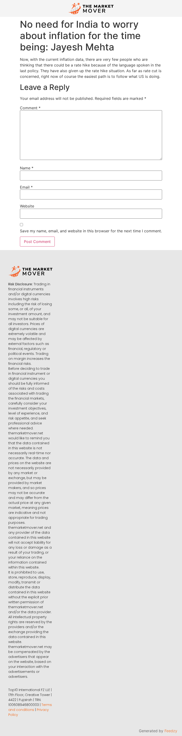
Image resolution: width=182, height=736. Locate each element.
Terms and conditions (30, 707)
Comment (30, 108)
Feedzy (170, 730)
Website (27, 206)
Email (26, 187)
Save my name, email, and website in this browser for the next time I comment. (91, 231)
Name (26, 168)
